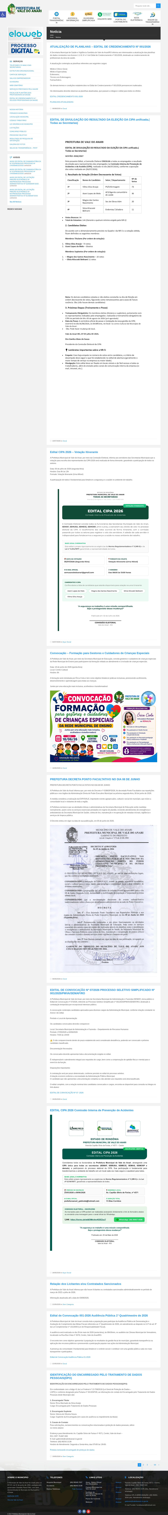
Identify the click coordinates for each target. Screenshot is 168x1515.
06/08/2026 (56, 108)
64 (155, 1465)
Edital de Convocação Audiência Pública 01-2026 (70, 1357)
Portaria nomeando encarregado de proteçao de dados (72, 1450)
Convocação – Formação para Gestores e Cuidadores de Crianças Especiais (99, 653)
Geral (65, 108)
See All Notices (15, 202)
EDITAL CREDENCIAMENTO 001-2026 (66, 96)
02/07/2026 (56, 642)
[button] (3, 14)
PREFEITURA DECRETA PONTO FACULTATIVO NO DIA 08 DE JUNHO (95, 779)
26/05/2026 (56, 1099)
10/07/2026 (56, 441)
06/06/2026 (56, 979)
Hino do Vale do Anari (15, 1500)
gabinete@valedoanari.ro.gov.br (137, 1501)
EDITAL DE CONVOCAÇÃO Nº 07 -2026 (66, 1093)
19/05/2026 (56, 1456)
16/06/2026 (56, 768)
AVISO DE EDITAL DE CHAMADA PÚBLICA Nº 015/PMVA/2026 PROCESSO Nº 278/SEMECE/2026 (25, 163)
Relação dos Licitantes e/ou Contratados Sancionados (85, 1283)
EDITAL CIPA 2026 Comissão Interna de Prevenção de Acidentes (91, 1110)
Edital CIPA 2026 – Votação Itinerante (74, 452)
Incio (51, 37)
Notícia (58, 37)
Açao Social (67, 642)
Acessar (118, 1482)
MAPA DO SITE (13, 1496)
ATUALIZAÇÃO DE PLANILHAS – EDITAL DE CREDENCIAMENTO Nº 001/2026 (100, 46)
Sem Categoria (68, 1304)
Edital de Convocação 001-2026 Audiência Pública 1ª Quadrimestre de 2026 (99, 1315)
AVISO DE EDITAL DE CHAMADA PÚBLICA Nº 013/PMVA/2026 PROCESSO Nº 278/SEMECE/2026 (25, 171)
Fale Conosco (77, 1489)
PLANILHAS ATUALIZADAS (61, 102)
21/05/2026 (56, 1304)
